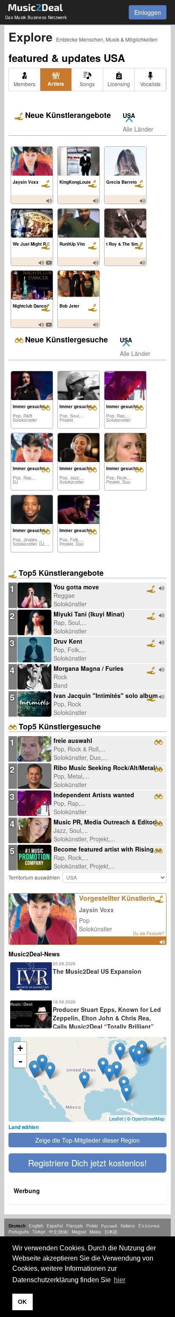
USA (129, 115)
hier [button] (119, 1279)
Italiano (128, 1226)
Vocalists (150, 83)
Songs (87, 83)
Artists (56, 83)
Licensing (118, 83)
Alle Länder (138, 129)
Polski (92, 1226)
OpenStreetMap (148, 1118)
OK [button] (22, 1301)
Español (55, 1226)
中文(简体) (58, 1232)
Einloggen (147, 12)
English (36, 1226)
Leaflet (116, 1118)
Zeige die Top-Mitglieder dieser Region (87, 1140)
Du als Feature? (148, 933)
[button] (87, 1163)
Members (24, 83)
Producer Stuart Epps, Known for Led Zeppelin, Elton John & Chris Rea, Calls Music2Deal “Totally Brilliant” (107, 1018)
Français (74, 1226)
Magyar (79, 1232)
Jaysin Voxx (96, 909)
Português (18, 1232)
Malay (95, 1232)
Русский (109, 1226)
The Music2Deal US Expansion (97, 971)
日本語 (110, 1232)
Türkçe (38, 1232)
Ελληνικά (149, 1226)
